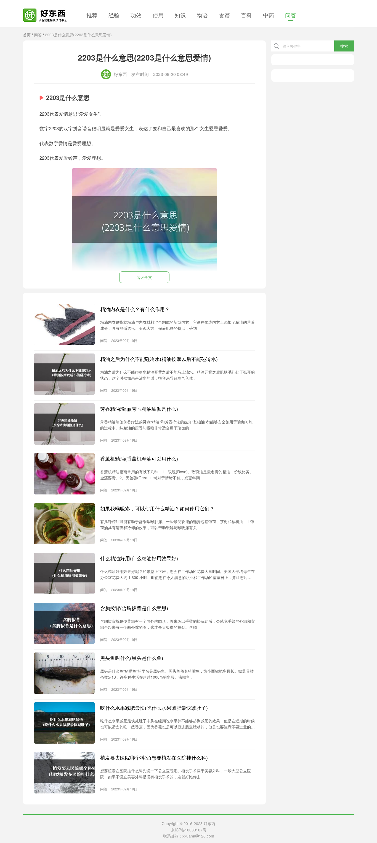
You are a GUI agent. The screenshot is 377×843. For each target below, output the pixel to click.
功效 (136, 15)
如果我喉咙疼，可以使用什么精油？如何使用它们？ (157, 508)
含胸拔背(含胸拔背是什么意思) (134, 607)
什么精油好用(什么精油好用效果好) (139, 558)
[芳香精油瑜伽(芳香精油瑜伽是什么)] (64, 424)
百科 (246, 15)
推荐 (91, 15)
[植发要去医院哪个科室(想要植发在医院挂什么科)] (64, 772)
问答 (290, 15)
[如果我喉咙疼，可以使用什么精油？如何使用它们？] (64, 523)
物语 (202, 15)
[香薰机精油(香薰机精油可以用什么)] (64, 473)
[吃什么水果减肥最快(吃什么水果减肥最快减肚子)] (64, 723)
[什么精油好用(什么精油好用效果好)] (64, 573)
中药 (268, 15)
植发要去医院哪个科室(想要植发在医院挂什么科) (154, 757)
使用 (158, 15)
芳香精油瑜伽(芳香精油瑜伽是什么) (139, 408)
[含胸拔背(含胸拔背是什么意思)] (64, 623)
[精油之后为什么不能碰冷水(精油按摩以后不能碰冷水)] (64, 374)
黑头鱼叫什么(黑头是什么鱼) (131, 657)
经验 (114, 15)
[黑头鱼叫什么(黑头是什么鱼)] (64, 673)
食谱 (224, 15)
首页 (27, 34)
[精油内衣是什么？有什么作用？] (64, 324)
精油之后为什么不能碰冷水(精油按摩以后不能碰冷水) (159, 358)
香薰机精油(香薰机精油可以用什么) (139, 458)
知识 (180, 15)
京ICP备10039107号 (188, 830)
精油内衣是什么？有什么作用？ (135, 308)
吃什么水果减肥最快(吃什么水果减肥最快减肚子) (154, 707)
